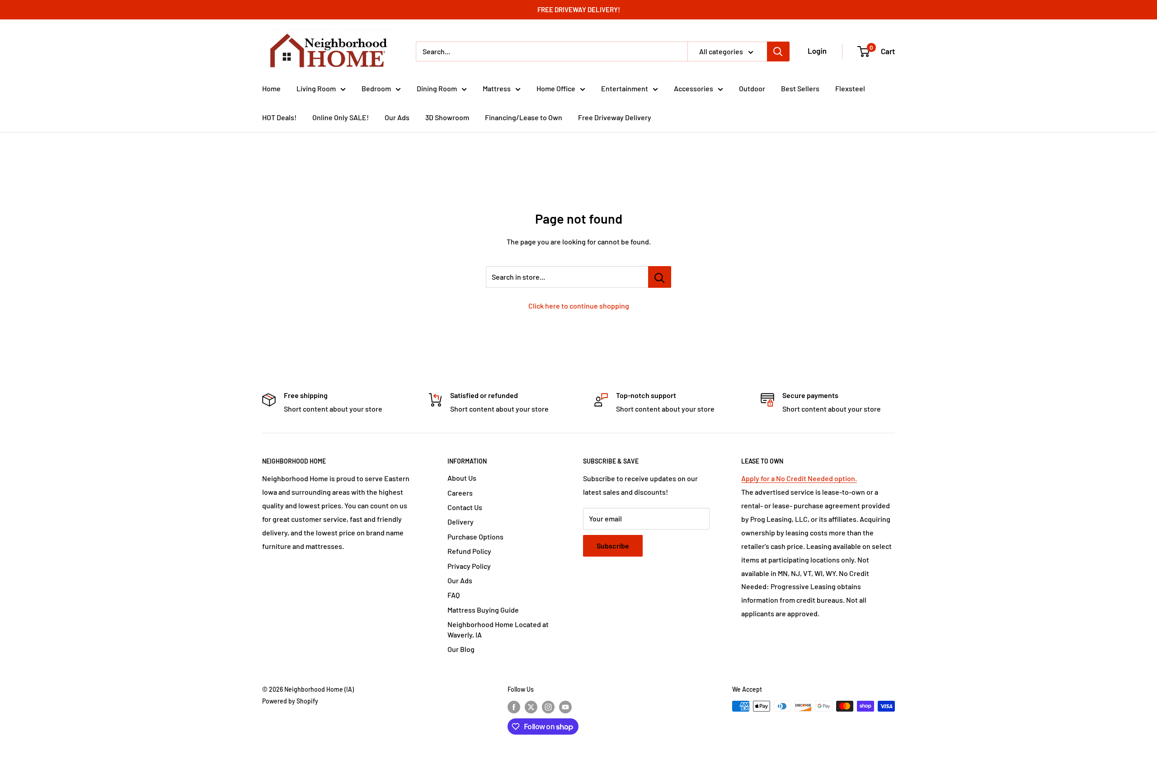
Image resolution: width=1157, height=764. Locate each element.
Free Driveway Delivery (614, 117)
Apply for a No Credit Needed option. (799, 478)
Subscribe (613, 545)
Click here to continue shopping (578, 305)
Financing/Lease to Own (523, 117)
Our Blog (461, 649)
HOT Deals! (279, 117)
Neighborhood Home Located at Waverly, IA (498, 629)
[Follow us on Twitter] (531, 707)
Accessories (693, 88)
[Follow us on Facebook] (514, 707)
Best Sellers (800, 88)
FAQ (453, 595)
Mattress (497, 88)
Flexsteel (850, 88)
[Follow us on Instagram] (548, 707)
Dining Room (437, 88)
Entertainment (624, 88)
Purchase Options (475, 536)
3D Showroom (447, 117)
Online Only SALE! (340, 117)
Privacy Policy (469, 566)
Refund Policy (469, 551)
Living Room (316, 88)
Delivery (460, 521)
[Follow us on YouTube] (565, 707)
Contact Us (464, 507)
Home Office (555, 88)
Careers (460, 492)
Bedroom (376, 88)
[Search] (778, 51)
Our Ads (397, 117)
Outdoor (752, 88)
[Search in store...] (659, 277)
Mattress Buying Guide (483, 609)
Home (271, 88)
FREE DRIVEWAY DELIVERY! (578, 9)
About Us (461, 477)
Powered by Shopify (290, 701)
